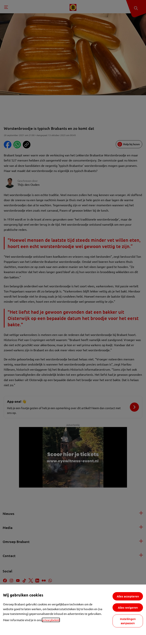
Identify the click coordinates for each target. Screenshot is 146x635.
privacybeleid (51, 620)
